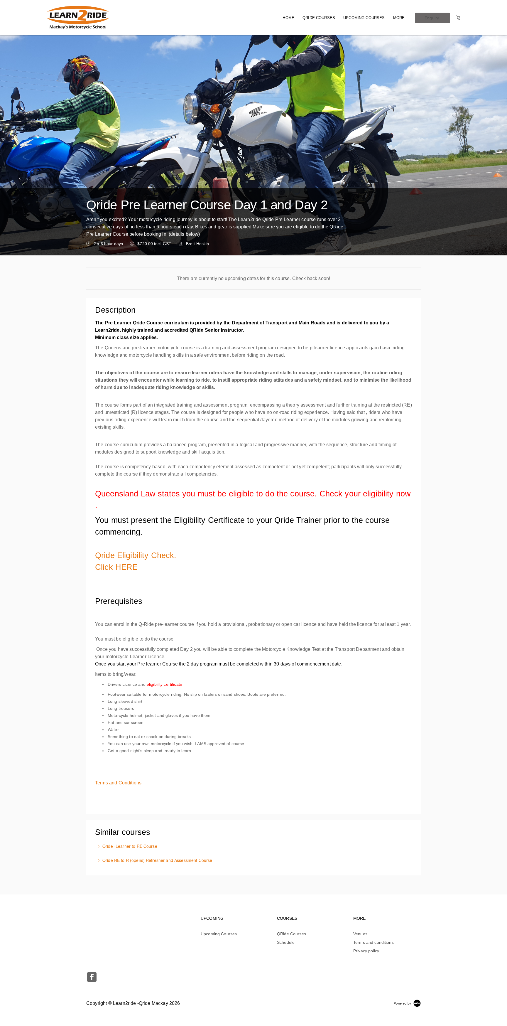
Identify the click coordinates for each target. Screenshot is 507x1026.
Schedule (286, 942)
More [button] (399, 18)
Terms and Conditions (118, 782)
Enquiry (432, 17)
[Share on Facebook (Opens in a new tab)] (92, 977)
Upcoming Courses (364, 18)
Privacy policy (366, 950)
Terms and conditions (373, 942)
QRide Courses (318, 18)
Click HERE (116, 567)
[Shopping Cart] (458, 17)
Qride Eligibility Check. (135, 555)
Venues (360, 933)
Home (288, 18)
